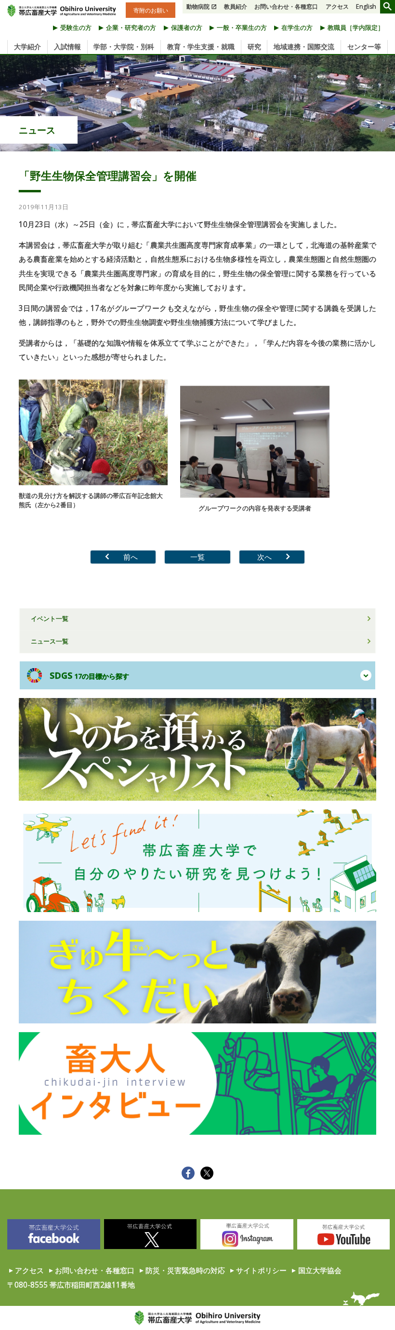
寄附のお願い (150, 10)
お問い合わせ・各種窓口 (286, 6)
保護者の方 (186, 27)
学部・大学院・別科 (123, 46)
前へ (130, 556)
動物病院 (198, 6)
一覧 (197, 556)
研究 (254, 46)
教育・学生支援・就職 (201, 46)
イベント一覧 (49, 618)
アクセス (337, 6)
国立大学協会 (320, 1270)
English (366, 6)
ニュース (37, 129)
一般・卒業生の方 (242, 27)
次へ (264, 556)
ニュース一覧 (49, 641)
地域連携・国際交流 (304, 46)
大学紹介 (27, 46)
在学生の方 (297, 27)
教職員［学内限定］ (356, 27)
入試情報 (67, 46)
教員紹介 (235, 6)
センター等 (364, 46)
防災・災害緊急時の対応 (185, 1270)
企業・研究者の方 (131, 27)
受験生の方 (76, 27)
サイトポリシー (261, 1270)
